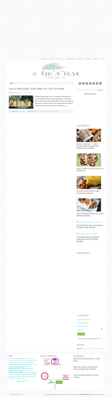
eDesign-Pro (99, 338)
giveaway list (29, 368)
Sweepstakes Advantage (83, 319)
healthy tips (51, 111)
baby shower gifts (22, 358)
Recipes (50, 59)
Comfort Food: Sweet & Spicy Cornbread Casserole (88, 192)
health (17, 370)
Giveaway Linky (70, 59)
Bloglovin (52, 394)
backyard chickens (13, 360)
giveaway (27, 366)
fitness (17, 364)
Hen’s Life (59, 59)
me (25, 372)
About (94, 59)
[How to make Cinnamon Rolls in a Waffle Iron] (90, 160)
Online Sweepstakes (82, 323)
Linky (20, 371)
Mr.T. (10, 374)
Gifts (79, 59)
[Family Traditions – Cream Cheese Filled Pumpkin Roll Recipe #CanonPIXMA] (90, 135)
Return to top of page (16, 394)
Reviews (42, 59)
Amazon (10, 358)
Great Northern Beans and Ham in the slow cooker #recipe (90, 226)
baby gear (15, 358)
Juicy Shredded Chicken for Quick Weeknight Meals (90, 214)
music (14, 374)
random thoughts (22, 376)
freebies (24, 364)
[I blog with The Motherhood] (63, 365)
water (56, 111)
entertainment (16, 362)
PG (32, 374)
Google (46, 394)
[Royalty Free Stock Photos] (81, 335)
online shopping (22, 374)
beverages (36, 111)
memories (28, 372)
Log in (103, 394)
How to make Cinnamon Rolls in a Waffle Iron (89, 169)
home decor (22, 370)
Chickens (21, 360)
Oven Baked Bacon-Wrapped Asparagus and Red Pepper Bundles (87, 239)
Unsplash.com (81, 330)
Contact (87, 59)
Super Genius (21, 378)
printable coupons (13, 376)
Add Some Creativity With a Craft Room (86, 359)
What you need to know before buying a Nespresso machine (85, 368)
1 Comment (29, 92)
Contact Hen (74, 394)
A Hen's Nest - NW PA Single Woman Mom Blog (56, 70)
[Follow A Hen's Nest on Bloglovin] (90, 94)
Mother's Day (34, 372)
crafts (35, 360)
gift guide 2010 (31, 364)
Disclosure (59, 394)
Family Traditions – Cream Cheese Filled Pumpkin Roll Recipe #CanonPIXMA (87, 146)
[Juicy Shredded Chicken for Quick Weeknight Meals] (90, 205)
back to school (31, 358)
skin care (15, 378)
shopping (11, 378)
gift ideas (17, 366)
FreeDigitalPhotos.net (82, 326)
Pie (35, 374)
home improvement (30, 370)
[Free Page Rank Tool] (23, 381)
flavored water (44, 111)
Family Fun (26, 362)
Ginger (22, 366)
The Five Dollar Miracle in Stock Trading (85, 376)
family (21, 362)
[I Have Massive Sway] (48, 383)
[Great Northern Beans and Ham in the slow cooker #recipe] (90, 222)
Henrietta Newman (96, 394)
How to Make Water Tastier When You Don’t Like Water (36, 88)
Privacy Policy (67, 394)
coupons (31, 360)
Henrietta (21, 92)
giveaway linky (16, 368)
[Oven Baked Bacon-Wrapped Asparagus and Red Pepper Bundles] (90, 234)
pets (29, 374)
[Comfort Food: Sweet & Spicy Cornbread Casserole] (90, 182)
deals (10, 362)
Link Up (13, 371)
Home (102, 59)
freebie (20, 364)
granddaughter (12, 370)
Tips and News (21, 111)
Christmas (26, 360)
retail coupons (31, 376)
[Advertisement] (56, 26)
